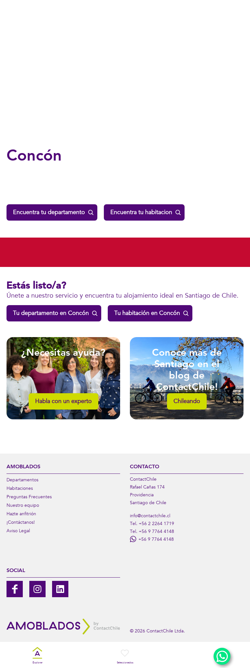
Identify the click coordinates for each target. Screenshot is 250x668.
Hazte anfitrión (21, 514)
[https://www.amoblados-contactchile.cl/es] (63, 626)
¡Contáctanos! (21, 522)
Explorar (38, 662)
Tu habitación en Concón (147, 314)
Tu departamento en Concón (51, 314)
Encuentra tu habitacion (141, 213)
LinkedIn (60, 589)
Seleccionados (125, 662)
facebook (15, 589)
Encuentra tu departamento (49, 213)
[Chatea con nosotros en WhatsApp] (222, 656)
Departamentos (22, 480)
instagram (37, 589)
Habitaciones (20, 489)
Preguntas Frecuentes (29, 497)
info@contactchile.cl (150, 516)
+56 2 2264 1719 (156, 524)
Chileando (187, 402)
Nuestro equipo (23, 506)
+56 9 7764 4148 (156, 532)
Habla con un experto (63, 402)
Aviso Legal (18, 531)
